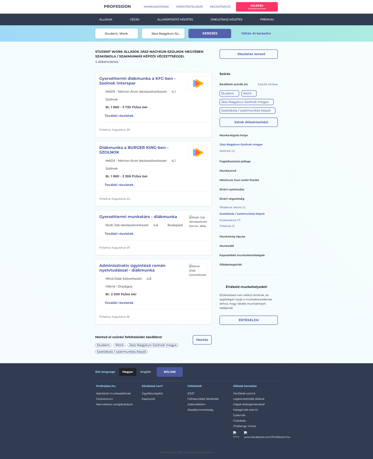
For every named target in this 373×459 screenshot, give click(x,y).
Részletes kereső (251, 54)
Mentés (202, 340)
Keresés (209, 33)
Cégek (134, 19)
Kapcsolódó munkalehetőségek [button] (242, 255)
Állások (105, 19)
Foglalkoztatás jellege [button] (235, 161)
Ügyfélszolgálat (152, 393)
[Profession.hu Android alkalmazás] (261, 371)
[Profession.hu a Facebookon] (267, 435)
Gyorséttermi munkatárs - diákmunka (138, 216)
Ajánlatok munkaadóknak (113, 393)
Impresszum (104, 399)
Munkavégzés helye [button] (234, 135)
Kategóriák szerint (245, 410)
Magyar (127, 372)
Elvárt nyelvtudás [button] (232, 189)
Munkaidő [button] (227, 246)
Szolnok (227, 151)
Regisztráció (220, 6)
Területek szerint (244, 393)
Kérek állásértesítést (251, 122)
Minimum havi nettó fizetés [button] (239, 180)
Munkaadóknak (156, 6)
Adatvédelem (196, 404)
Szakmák (239, 415)
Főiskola (227, 226)
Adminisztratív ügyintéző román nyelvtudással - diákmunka (132, 268)
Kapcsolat (148, 399)
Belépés (257, 7)
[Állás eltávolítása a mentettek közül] (204, 129)
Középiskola (230, 220)
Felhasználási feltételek (203, 399)
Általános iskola (233, 207)
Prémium (267, 19)
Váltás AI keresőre (256, 33)
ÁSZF (191, 393)
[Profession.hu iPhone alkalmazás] (233, 371)
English (145, 372)
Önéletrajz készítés (226, 19)
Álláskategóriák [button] (231, 264)
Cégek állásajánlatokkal (249, 404)
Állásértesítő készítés (175, 19)
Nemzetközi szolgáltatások (114, 404)
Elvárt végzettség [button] (232, 198)
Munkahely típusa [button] (232, 236)
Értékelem (249, 320)
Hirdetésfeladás (189, 6)
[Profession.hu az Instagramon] (238, 435)
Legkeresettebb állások (248, 399)
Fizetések (239, 420)
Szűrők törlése (268, 84)
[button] (229, 93)
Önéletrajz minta (244, 426)
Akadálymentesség (200, 410)
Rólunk (170, 372)
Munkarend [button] (228, 170)
